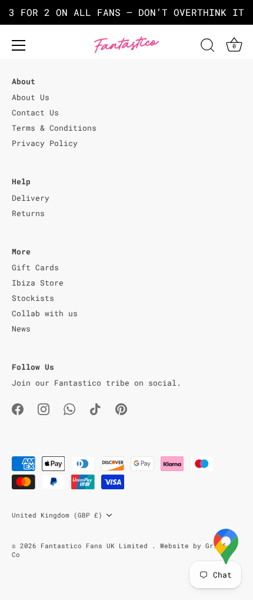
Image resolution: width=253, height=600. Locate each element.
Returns (28, 213)
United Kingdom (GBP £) (57, 515)
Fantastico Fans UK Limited (96, 545)
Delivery (30, 198)
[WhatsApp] (69, 408)
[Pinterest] (121, 408)
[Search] (208, 47)
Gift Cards (35, 267)
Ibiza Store (38, 282)
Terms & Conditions (54, 127)
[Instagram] (43, 408)
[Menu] (19, 45)
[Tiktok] (95, 408)
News (21, 328)
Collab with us (45, 313)
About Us (30, 97)
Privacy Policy (45, 143)
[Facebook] (18, 408)
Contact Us (35, 112)
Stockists (33, 298)
